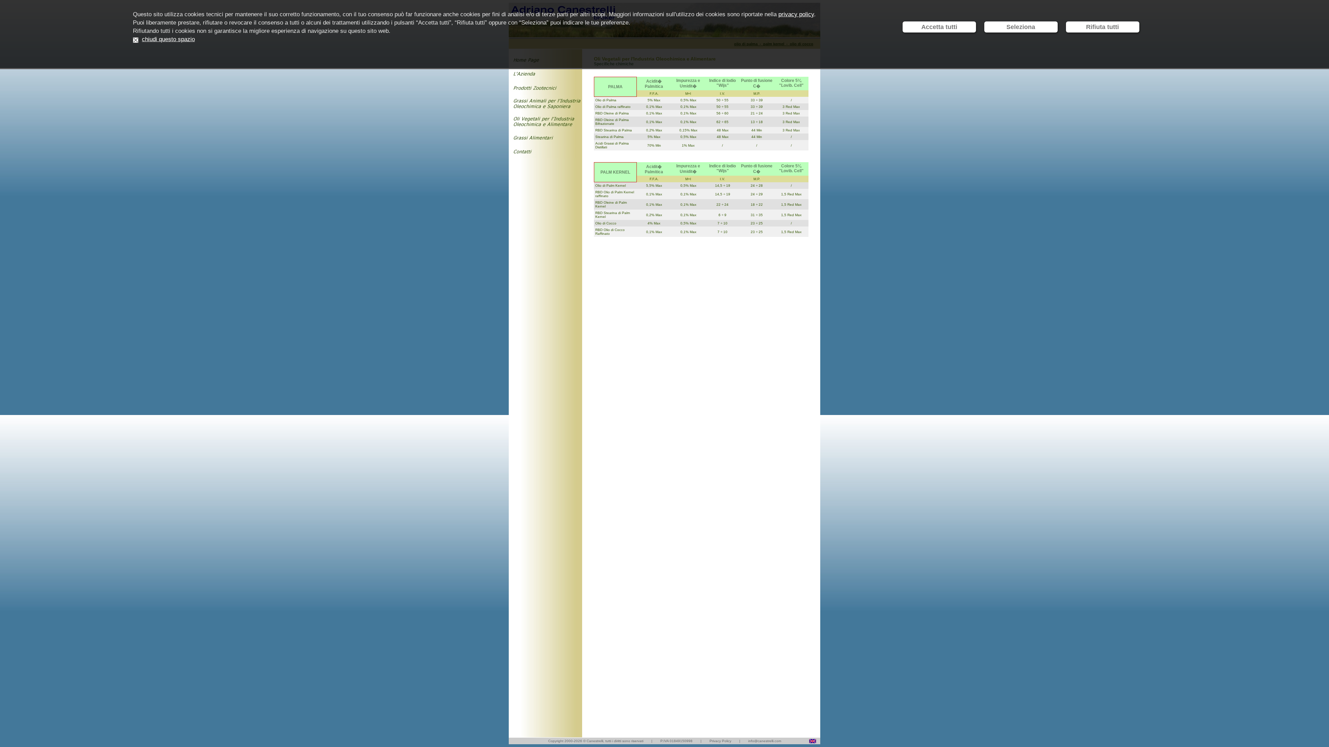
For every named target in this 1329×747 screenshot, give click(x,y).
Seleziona (1020, 27)
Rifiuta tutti (1102, 27)
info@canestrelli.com (764, 741)
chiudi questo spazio (168, 39)
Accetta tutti (939, 27)
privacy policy (796, 14)
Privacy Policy (720, 741)
